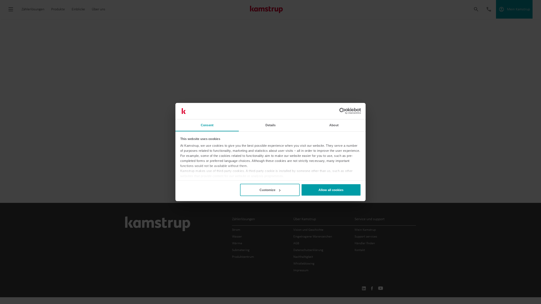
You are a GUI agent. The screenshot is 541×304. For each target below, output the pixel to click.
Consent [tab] (207, 125)
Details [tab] (270, 125)
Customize (267, 190)
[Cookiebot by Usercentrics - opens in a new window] (342, 111)
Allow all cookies (330, 190)
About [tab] (334, 125)
